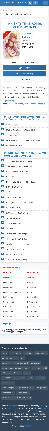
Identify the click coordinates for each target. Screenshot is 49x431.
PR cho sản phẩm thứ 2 (16, 254)
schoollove (42, 104)
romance (33, 104)
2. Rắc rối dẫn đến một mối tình (19, 166)
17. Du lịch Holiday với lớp (16, 260)
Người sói (9, 307)
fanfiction (13, 411)
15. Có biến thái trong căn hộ (18, 244)
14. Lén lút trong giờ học (16, 239)
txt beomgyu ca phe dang (11, 373)
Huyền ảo (32, 287)
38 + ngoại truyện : (14, 146)
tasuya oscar (41, 388)
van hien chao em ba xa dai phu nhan (15, 368)
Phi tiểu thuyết (35, 307)
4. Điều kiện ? (11, 177)
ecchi (14, 104)
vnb (22, 358)
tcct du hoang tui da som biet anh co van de (17, 388)
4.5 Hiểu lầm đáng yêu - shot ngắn (20, 182)
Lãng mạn (27, 37)
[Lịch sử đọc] (30, 3)
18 (10, 104)
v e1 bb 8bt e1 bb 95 (39, 368)
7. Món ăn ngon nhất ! (15, 197)
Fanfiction (9, 282)
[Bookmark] (35, 3)
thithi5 (30, 378)
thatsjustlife (40, 378)
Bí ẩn (7, 278)
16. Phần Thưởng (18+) (15, 249)
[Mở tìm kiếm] (45, 3)
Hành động (9, 287)
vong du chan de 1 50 (9, 358)
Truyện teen (33, 317)
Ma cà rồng (33, 297)
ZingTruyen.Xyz (8, 3)
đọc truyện (13, 405)
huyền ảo (34, 411)
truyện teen (23, 411)
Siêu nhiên (33, 312)
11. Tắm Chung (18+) (14, 223)
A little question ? (13, 125)
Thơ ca (8, 273)
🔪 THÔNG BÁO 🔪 (13, 208)
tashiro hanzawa (8, 393)
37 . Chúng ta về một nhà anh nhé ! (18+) (23, 140)
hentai (20, 104)
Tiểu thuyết (33, 273)
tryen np (27, 373)
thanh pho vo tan (8, 383)
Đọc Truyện (25, 68)
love (26, 104)
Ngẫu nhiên (33, 302)
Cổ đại (31, 278)
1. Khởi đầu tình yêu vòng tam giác (20, 161)
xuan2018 (27, 353)
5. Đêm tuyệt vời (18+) (15, 187)
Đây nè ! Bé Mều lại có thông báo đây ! (22, 130)
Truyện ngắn (10, 302)
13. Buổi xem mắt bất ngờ (16, 234)
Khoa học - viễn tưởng (13, 292)
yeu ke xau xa (16, 353)
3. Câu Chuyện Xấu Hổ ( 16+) (17, 171)
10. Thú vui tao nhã (14, 218)
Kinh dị (31, 292)
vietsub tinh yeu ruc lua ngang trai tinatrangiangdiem (21, 363)
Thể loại (23, 3)
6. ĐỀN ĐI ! (10, 192)
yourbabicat (28, 34)
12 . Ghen (9, 228)
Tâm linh (8, 317)
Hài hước (32, 282)
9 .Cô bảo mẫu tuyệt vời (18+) (18, 213)
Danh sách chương (25, 74)
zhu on (4, 353)
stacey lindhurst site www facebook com (16, 398)
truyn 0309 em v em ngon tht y (13, 378)
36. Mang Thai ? (12, 135)
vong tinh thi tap (41, 353)
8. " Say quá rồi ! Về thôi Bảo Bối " (20, 203)
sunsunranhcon (22, 393)
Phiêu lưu (9, 312)
